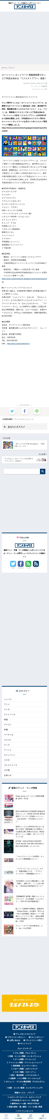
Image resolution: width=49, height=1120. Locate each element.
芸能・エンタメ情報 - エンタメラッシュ (25, 1056)
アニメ (17, 419)
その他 (7, 770)
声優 (6, 730)
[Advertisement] (24, 38)
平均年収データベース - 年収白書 (25, 1100)
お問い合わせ (15, 1040)
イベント (8, 750)
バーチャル (8, 735)
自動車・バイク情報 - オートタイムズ (25, 1078)
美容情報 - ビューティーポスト (25, 1066)
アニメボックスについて (26, 1034)
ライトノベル (9, 714)
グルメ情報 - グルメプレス (25, 1053)
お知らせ (8, 775)
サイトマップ (25, 1043)
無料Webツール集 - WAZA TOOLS (25, 1103)
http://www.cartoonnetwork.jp (18, 344)
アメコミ (8, 725)
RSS (36, 568)
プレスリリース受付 (34, 1040)
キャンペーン (9, 755)
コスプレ (8, 740)
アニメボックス (27, 1111)
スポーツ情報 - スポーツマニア (25, 1069)
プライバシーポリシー (17, 1037)
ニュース (8, 699)
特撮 (6, 720)
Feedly (28, 568)
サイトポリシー (37, 1037)
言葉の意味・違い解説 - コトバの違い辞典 (25, 1107)
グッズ (7, 745)
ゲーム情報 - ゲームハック (25, 1059)
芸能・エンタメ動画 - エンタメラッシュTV (25, 1088)
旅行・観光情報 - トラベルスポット (25, 1075)
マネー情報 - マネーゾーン (25, 1072)
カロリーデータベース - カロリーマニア (25, 1097)
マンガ (7, 709)
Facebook (21, 568)
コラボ (7, 760)
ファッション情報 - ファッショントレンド (25, 1062)
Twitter (13, 568)
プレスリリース (27, 419)
